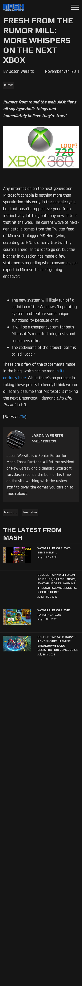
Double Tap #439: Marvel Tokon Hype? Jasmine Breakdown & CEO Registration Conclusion (57, 643)
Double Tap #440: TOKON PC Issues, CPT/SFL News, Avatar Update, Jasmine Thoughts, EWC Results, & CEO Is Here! (57, 583)
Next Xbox (30, 512)
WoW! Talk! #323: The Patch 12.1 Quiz (53, 612)
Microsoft (10, 512)
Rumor (8, 85)
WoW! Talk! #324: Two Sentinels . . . (54, 550)
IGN (22, 417)
